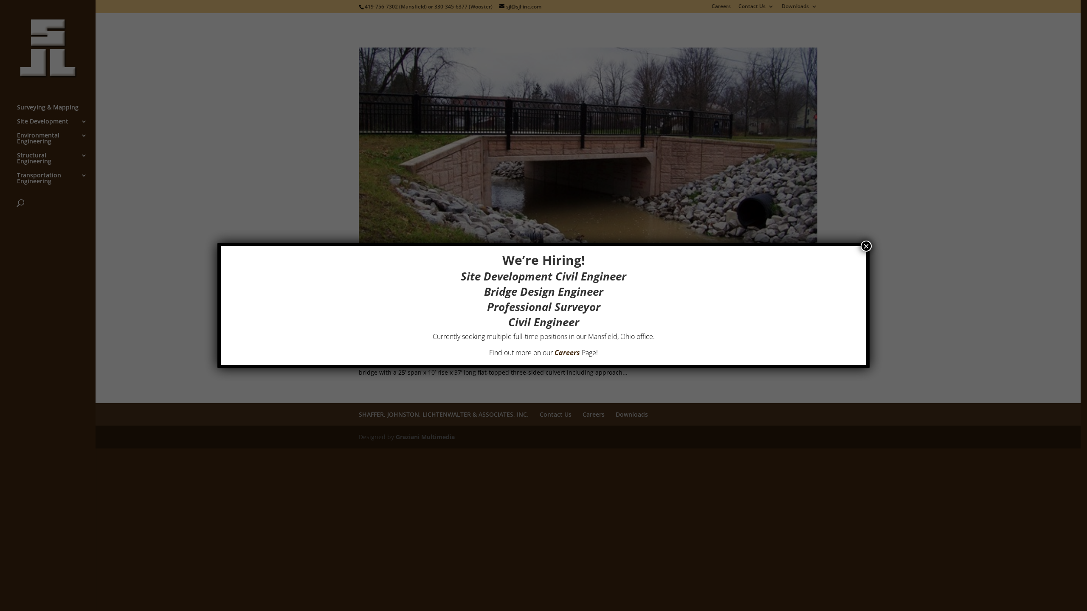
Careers (567, 352)
